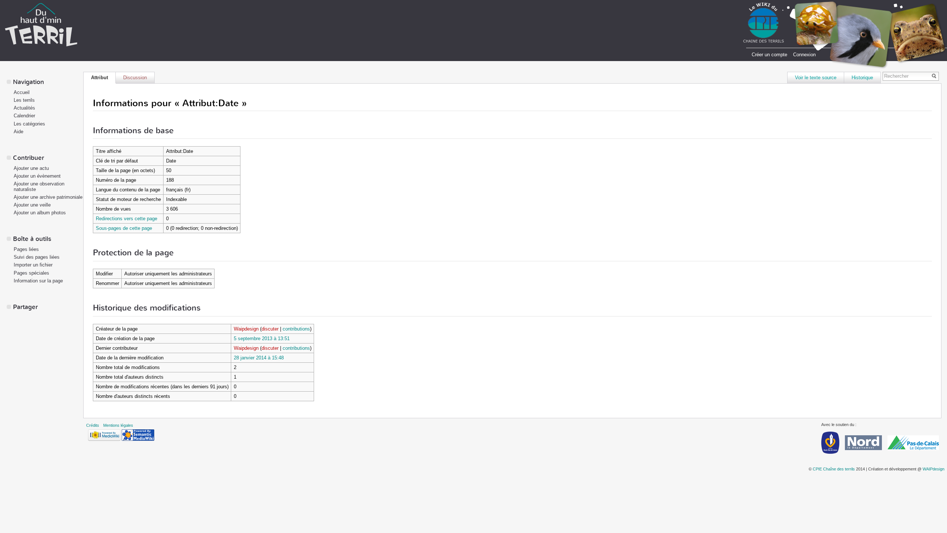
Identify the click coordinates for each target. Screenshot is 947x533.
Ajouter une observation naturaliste (39, 186)
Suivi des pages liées (37, 257)
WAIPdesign (933, 469)
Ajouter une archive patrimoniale (48, 197)
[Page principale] (41, 24)
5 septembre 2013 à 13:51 (262, 338)
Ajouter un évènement (37, 176)
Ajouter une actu (31, 168)
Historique (862, 77)
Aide (18, 131)
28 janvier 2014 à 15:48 (259, 358)
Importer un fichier (33, 265)
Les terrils (24, 100)
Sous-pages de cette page (124, 228)
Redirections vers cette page (126, 218)
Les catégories (29, 124)
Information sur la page (38, 281)
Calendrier (24, 115)
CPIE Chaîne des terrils (834, 469)
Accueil (22, 92)
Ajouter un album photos (40, 212)
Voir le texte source (815, 77)
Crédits (92, 425)
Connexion (804, 54)
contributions (296, 329)
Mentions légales (118, 425)
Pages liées (26, 249)
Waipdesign (246, 329)
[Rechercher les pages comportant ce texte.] (935, 76)
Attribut (99, 77)
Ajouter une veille (32, 205)
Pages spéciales (31, 273)
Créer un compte (769, 54)
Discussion (135, 77)
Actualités (24, 108)
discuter (270, 329)
